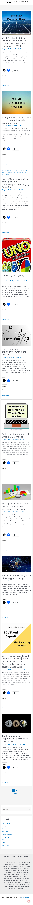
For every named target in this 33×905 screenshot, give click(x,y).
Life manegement (7, 834)
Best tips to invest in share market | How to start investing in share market (15, 506)
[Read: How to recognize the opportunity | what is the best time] (16, 335)
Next (16, 793)
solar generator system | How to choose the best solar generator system (16, 120)
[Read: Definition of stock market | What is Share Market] (16, 416)
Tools (3, 842)
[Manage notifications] (28, 901)
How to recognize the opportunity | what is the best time (14, 352)
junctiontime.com (26, 897)
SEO (3, 840)
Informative (5, 831)
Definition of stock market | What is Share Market (15, 435)
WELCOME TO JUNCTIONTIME (21, 1)
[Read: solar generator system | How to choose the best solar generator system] (16, 102)
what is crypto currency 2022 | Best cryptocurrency (16, 577)
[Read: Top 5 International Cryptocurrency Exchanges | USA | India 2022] (16, 723)
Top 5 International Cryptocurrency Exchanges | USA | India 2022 (16, 739)
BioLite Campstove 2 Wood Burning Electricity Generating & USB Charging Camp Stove (15, 183)
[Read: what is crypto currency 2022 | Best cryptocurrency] (16, 564)
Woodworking (5, 845)
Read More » (5, 85)
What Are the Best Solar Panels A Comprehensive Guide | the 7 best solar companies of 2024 (14, 42)
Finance (4, 826)
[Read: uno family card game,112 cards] (16, 255)
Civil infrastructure (7, 823)
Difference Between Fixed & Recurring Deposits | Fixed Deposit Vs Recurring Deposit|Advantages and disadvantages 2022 (15, 661)
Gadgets (4, 829)
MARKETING (5, 837)
